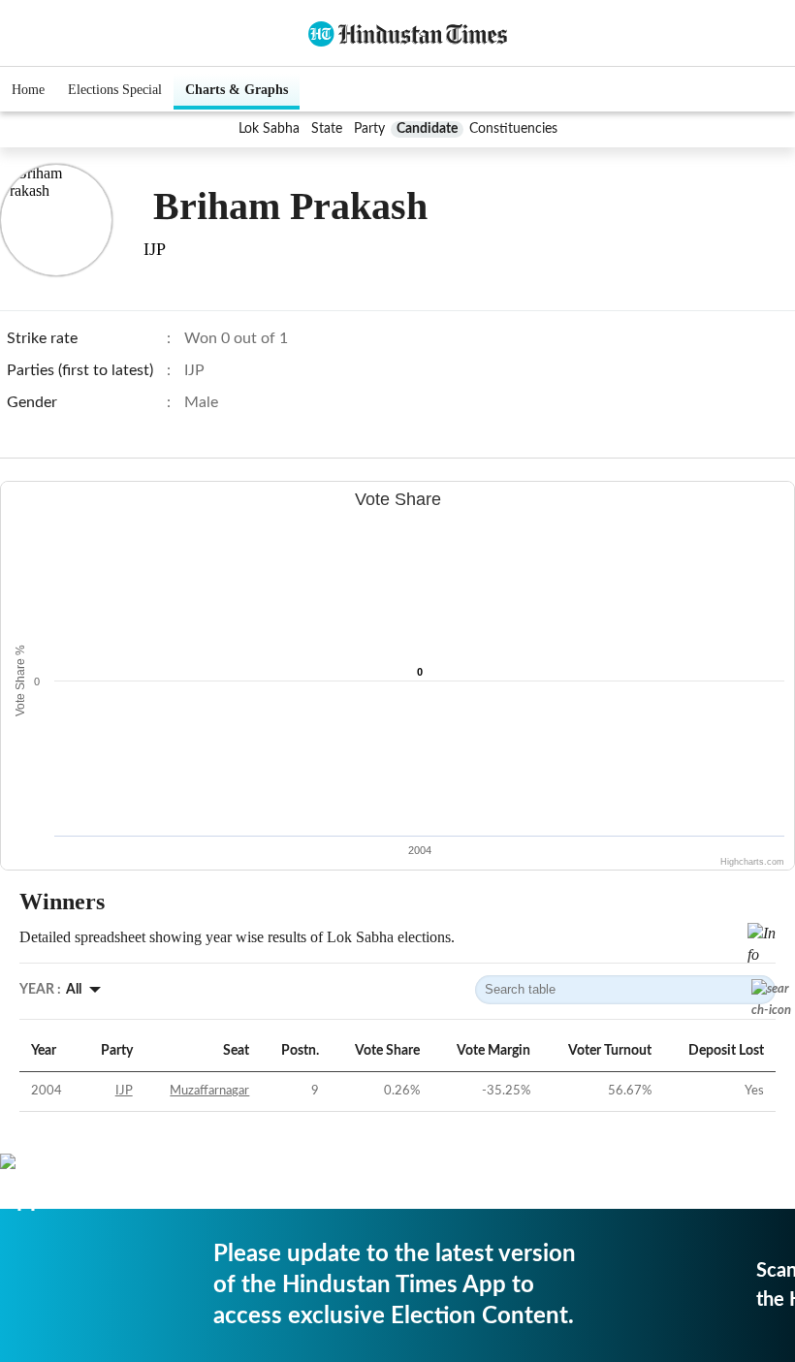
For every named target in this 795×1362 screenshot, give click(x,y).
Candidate (427, 129)
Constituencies (513, 129)
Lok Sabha (269, 129)
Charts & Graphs (236, 89)
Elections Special (115, 89)
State (326, 129)
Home (28, 89)
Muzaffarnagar (209, 1091)
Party (369, 129)
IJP (124, 1091)
